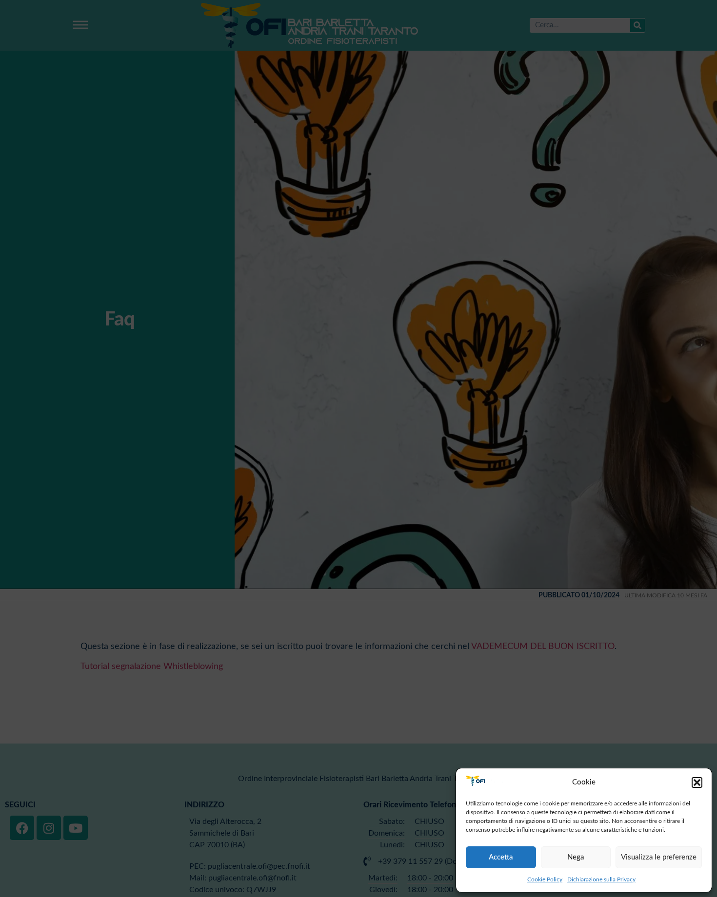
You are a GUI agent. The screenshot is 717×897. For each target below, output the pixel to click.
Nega (575, 857)
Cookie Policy (544, 879)
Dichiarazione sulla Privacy (601, 879)
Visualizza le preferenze (659, 857)
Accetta (501, 857)
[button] (697, 782)
